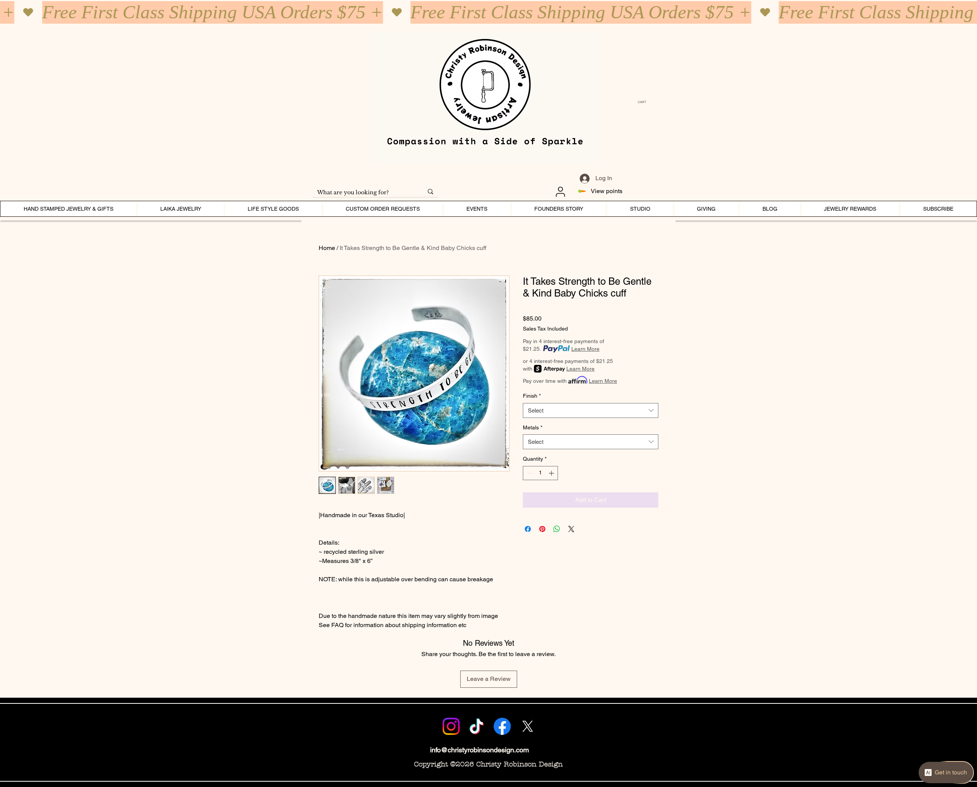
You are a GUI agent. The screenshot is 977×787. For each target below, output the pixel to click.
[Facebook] (502, 726)
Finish (532, 396)
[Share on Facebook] (527, 529)
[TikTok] (476, 726)
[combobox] (590, 410)
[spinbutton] (540, 473)
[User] (560, 191)
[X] (527, 726)
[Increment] (552, 473)
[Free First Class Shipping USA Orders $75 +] (488, 12)
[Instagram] (451, 726)
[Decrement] (529, 473)
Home (327, 248)
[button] (644, 102)
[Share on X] (571, 529)
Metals (532, 427)
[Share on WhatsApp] (556, 529)
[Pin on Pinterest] (542, 529)
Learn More (585, 349)
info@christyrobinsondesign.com (479, 750)
